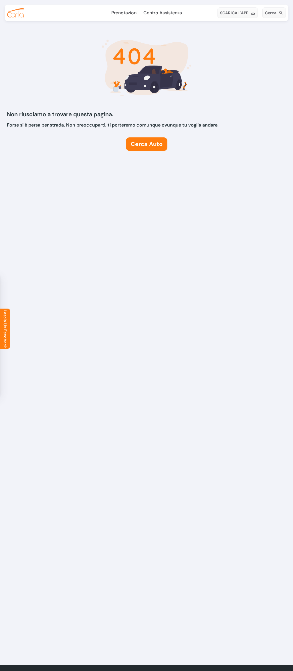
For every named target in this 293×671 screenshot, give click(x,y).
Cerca (270, 12)
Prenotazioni (124, 13)
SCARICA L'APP (234, 12)
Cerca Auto (147, 144)
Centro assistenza (162, 13)
